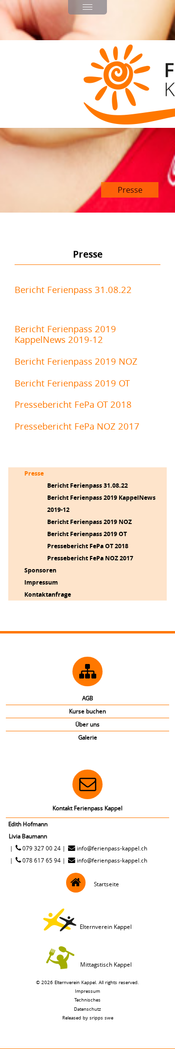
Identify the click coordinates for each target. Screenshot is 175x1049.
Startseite (106, 884)
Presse (34, 473)
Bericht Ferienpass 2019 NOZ (76, 361)
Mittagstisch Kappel (106, 964)
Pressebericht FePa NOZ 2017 (77, 426)
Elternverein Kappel (106, 926)
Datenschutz (87, 1008)
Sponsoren (40, 570)
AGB (87, 698)
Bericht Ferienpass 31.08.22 (73, 289)
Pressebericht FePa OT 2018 (73, 404)
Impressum (41, 582)
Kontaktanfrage (47, 594)
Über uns (87, 724)
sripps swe (101, 1017)
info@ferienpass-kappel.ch (112, 848)
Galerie (87, 737)
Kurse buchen (87, 711)
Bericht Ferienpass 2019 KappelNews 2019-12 (65, 334)
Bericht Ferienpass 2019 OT (72, 383)
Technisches (87, 999)
